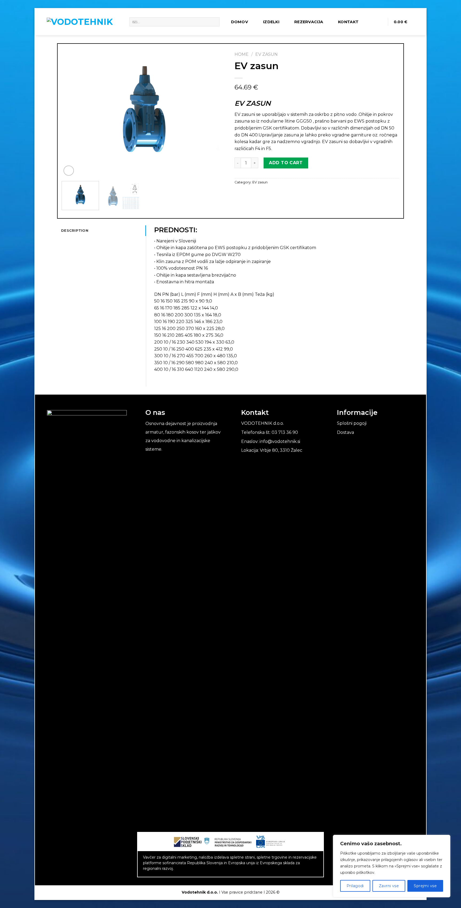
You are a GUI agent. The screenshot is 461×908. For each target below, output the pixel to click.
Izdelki (271, 21)
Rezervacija (308, 21)
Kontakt (348, 21)
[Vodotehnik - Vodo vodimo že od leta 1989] (84, 22)
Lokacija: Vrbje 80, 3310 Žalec (271, 450)
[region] (391, 866)
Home (242, 54)
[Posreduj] (214, 21)
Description (74, 231)
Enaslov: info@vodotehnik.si (270, 441)
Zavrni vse (389, 885)
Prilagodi (355, 885)
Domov (239, 21)
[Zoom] (68, 171)
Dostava (345, 432)
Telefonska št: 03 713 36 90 (269, 432)
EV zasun (266, 54)
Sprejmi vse (425, 885)
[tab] (103, 230)
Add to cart (286, 162)
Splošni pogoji (352, 423)
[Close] (445, 839)
